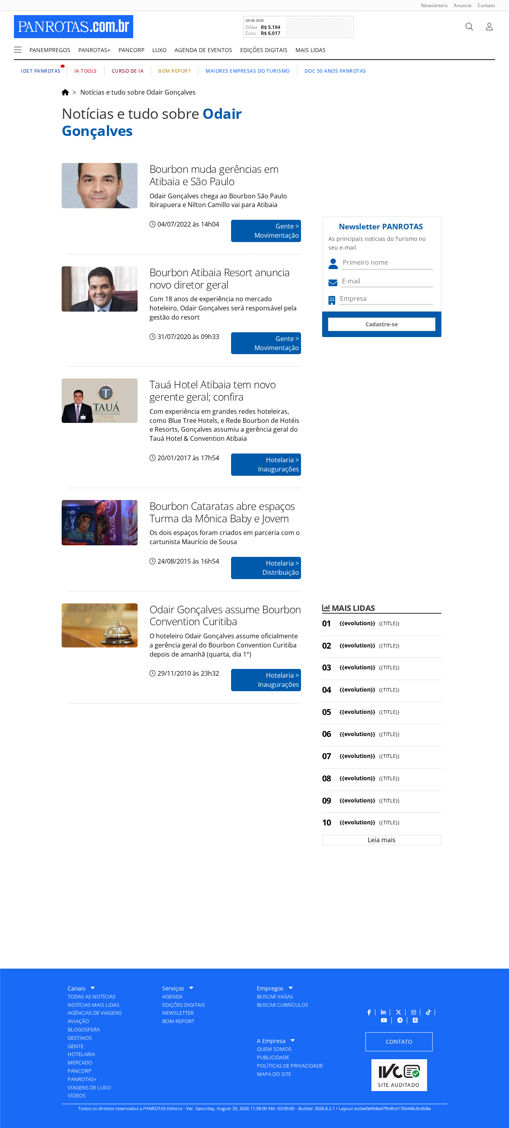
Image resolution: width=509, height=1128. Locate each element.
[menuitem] (431, 5)
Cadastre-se (381, 324)
